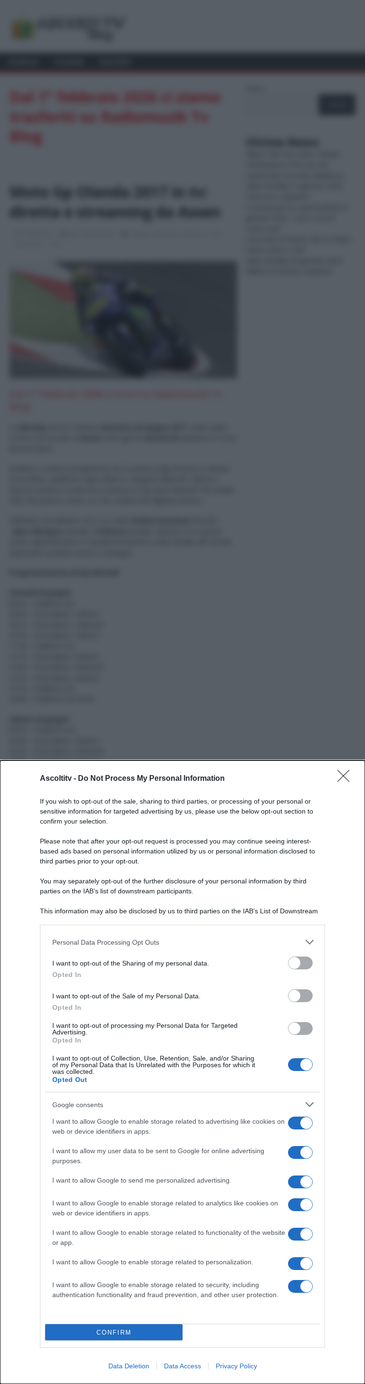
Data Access (182, 1366)
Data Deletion (128, 1366)
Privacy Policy (236, 1366)
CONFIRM (114, 1332)
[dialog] (182, 1072)
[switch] (300, 963)
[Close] (346, 779)
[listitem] (182, 942)
